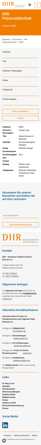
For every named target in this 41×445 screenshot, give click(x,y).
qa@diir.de (27, 353)
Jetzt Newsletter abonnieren (20, 225)
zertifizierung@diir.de (22, 346)
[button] (4, 441)
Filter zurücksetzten (20, 111)
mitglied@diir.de (19, 331)
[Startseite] (13, 5)
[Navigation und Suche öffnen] (37, 4)
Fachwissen (17, 39)
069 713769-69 (12, 276)
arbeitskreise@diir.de (21, 360)
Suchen (22, 119)
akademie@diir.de (20, 338)
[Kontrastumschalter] (29, 5)
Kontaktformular (30, 293)
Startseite (6, 39)
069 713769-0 (11, 273)
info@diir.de (7, 299)
